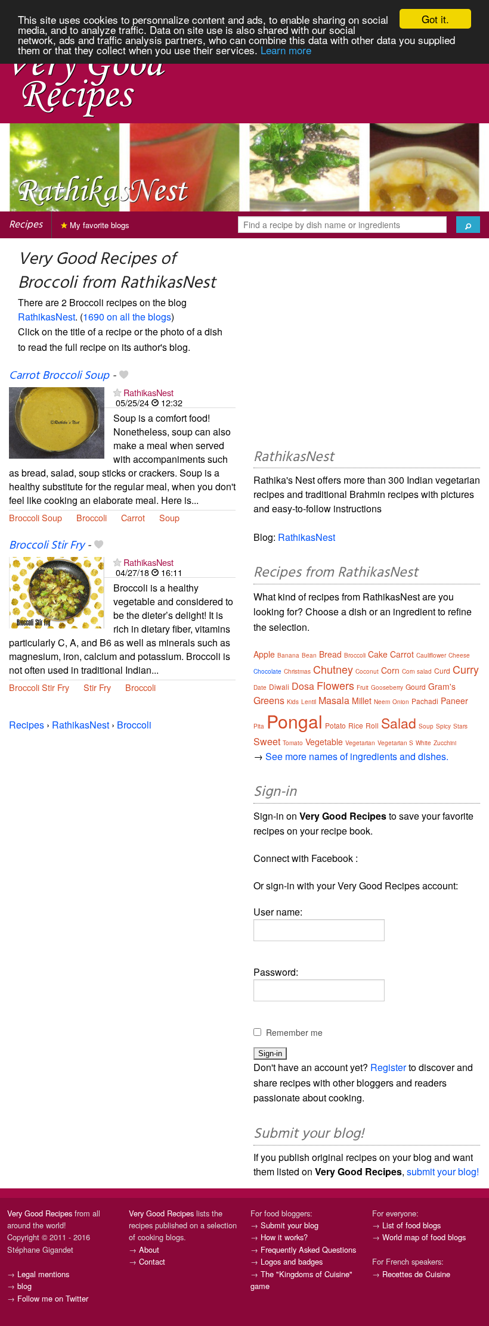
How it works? (284, 1237)
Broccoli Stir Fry (46, 546)
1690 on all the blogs (127, 316)
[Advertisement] (366, 345)
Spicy (443, 726)
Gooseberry (387, 687)
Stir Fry (97, 687)
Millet (362, 700)
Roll (372, 725)
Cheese (459, 655)
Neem (382, 702)
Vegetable (324, 742)
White (423, 743)
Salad (398, 723)
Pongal (295, 721)
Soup (169, 517)
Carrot (133, 517)
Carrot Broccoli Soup (59, 376)
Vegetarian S (395, 743)
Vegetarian (360, 743)
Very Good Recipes (39, 1213)
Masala (333, 700)
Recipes (25, 225)
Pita (258, 726)
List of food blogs (411, 1225)
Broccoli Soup (35, 517)
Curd (442, 670)
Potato (335, 725)
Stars (460, 726)
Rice (355, 725)
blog (24, 1285)
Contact (152, 1261)
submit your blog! (443, 1171)
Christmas (297, 671)
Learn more (286, 49)
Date (260, 687)
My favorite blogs (98, 225)
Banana (288, 655)
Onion (400, 702)
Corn (390, 670)
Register (388, 1067)
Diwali (279, 686)
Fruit (363, 687)
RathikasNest (46, 316)
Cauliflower (431, 655)
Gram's (442, 686)
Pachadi (424, 701)
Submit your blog (289, 1225)
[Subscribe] (117, 392)
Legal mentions (43, 1274)
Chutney (333, 669)
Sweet (266, 741)
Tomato (293, 743)
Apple (264, 654)
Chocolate (267, 671)
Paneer (454, 700)
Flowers (335, 685)
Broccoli (91, 517)
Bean (309, 655)
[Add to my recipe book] (123, 376)
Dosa (303, 686)
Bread (330, 654)
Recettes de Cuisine (416, 1274)
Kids (293, 702)
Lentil (308, 702)
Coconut (367, 671)
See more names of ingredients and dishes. (356, 756)
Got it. (435, 18)
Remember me (294, 1032)
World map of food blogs (424, 1237)
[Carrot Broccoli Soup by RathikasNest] (56, 421)
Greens (268, 700)
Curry (466, 669)
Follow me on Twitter (52, 1298)
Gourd (416, 686)
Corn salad (417, 671)
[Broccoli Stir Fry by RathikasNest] (56, 591)
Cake (378, 654)
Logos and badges (292, 1261)
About (149, 1249)
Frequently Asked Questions (308, 1249)
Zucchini (445, 743)
